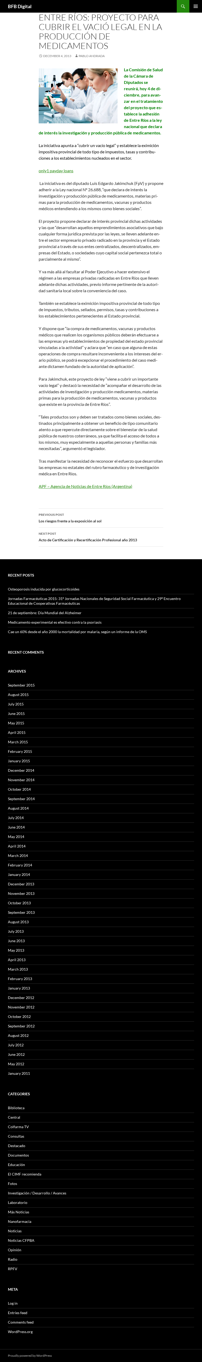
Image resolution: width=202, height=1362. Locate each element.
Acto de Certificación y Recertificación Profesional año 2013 (88, 537)
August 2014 (18, 808)
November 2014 (21, 780)
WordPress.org (20, 1331)
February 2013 (20, 978)
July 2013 (16, 931)
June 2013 (16, 941)
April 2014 (17, 846)
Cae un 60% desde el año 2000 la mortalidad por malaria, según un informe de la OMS (77, 631)
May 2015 (16, 723)
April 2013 (17, 959)
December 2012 (21, 997)
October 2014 (19, 789)
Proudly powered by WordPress (30, 1356)
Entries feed (17, 1312)
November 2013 (21, 893)
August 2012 (18, 1035)
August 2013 (18, 922)
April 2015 (17, 732)
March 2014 (18, 855)
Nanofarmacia (19, 1221)
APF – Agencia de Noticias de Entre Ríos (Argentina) (85, 486)
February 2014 (20, 865)
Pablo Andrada (92, 56)
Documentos (18, 1155)
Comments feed (21, 1322)
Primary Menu (195, 6)
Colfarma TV (18, 1126)
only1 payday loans (56, 170)
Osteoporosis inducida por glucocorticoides (43, 589)
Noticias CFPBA (21, 1240)
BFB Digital (20, 6)
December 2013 (21, 884)
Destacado (16, 1145)
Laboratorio (17, 1202)
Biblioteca (16, 1108)
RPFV (12, 1269)
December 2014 (21, 770)
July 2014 (16, 817)
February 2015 (20, 751)
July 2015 (16, 704)
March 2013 (18, 969)
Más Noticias (18, 1212)
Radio (12, 1259)
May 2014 (16, 836)
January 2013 (19, 988)
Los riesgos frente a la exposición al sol (70, 518)
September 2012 (21, 1026)
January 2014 (19, 874)
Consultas (16, 1136)
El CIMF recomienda (24, 1174)
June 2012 (16, 1054)
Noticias (15, 1231)
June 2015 (16, 713)
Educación (16, 1164)
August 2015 (18, 694)
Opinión (14, 1250)
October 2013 (19, 903)
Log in (13, 1303)
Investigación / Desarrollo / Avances (37, 1193)
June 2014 (16, 827)
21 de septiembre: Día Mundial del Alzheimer (45, 613)
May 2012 (16, 1064)
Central (14, 1117)
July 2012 (16, 1045)
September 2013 (21, 912)
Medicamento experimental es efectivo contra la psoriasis (55, 622)
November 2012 (21, 1007)
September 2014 (21, 798)
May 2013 (16, 950)
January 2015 (19, 761)
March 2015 (18, 742)
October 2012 (19, 1016)
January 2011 (19, 1073)
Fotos (12, 1183)
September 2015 (21, 685)
